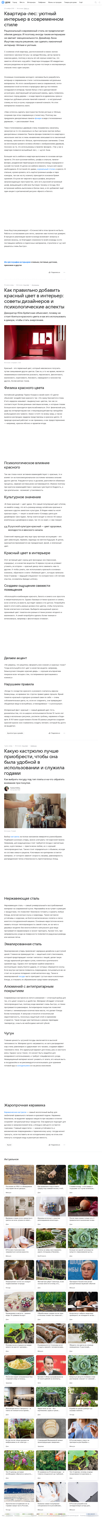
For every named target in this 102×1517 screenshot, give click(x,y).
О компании (9, 1515)
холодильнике (23, 1066)
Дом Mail (26, 285)
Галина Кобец (15, 788)
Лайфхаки (33, 746)
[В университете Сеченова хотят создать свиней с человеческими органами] (51, 1338)
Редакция (34, 1515)
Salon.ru (26, 8)
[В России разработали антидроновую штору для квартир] (83, 1497)
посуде (22, 976)
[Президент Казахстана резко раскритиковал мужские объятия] (83, 1275)
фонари (38, 118)
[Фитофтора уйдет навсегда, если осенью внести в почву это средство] (51, 1275)
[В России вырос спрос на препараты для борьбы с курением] (83, 1433)
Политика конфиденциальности (89, 1515)
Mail (3, 1515)
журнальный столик (46, 169)
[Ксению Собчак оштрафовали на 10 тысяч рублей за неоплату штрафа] (51, 1370)
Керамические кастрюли (15, 1112)
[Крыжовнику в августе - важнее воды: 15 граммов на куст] (19, 1307)
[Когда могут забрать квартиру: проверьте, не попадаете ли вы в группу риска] (83, 1307)
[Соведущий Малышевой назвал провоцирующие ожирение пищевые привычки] (51, 1433)
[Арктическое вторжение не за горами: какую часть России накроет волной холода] (19, 1497)
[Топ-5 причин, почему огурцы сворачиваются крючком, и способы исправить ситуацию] (83, 1465)
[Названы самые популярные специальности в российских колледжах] (51, 1497)
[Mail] (3, 2)
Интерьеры (35, 285)
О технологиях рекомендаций (69, 1515)
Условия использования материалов (49, 1515)
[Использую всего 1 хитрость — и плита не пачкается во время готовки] (19, 1402)
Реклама (17, 1515)
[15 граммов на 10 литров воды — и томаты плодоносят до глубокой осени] (51, 1465)
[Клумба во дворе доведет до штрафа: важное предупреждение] (83, 1402)
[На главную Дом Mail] (7, 2)
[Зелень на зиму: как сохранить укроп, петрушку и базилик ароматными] (51, 1243)
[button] (35, 342)
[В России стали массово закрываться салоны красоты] (19, 1243)
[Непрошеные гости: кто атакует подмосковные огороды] (19, 1275)
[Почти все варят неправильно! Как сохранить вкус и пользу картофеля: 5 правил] (19, 1370)
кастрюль (15, 837)
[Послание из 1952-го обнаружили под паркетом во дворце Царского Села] (19, 1180)
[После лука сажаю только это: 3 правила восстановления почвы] (83, 1211)
